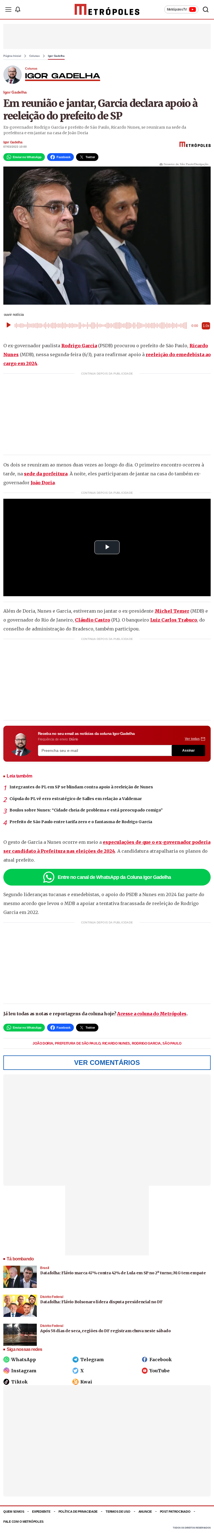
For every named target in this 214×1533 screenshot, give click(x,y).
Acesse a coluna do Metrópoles (151, 1013)
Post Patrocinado (175, 1511)
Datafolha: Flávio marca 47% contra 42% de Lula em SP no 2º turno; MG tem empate (123, 1272)
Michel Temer (172, 611)
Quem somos (13, 1511)
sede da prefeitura (45, 473)
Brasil (44, 1268)
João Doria (43, 482)
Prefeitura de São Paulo (78, 1043)
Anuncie (145, 1511)
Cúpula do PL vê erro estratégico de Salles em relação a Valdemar (75, 798)
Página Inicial (12, 56)
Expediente (41, 1511)
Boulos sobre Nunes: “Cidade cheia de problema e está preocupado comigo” (86, 810)
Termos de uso (118, 1511)
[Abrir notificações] (17, 9)
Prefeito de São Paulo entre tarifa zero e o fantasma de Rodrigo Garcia (80, 821)
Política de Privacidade (78, 1511)
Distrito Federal (51, 1297)
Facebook (160, 1359)
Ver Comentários (107, 1062)
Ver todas (192, 739)
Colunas (34, 56)
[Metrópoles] (107, 9)
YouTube (159, 1370)
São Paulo (171, 1043)
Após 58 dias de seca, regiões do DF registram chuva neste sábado (105, 1330)
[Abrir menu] (8, 9)
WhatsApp (23, 1359)
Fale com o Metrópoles (23, 1521)
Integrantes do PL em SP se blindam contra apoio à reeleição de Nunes (81, 786)
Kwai (86, 1382)
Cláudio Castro (92, 620)
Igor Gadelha (56, 56)
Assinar (188, 750)
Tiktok (19, 1382)
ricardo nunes (116, 1043)
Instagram (24, 1370)
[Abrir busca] (206, 9)
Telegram (92, 1359)
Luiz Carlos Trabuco (173, 620)
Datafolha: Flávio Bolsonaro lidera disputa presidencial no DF (101, 1301)
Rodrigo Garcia (79, 345)
